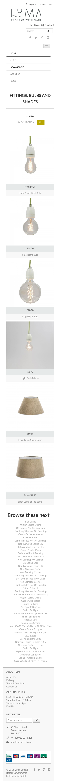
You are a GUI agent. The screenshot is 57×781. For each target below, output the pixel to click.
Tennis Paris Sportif (30, 617)
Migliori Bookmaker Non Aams (30, 652)
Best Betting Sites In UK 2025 (30, 579)
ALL (41, 122)
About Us (15, 74)
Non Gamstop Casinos (30, 572)
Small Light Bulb (30, 255)
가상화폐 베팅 (31, 620)
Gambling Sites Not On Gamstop (31, 531)
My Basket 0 (36, 25)
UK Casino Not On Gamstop (30, 547)
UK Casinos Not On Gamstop (30, 528)
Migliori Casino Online (30, 525)
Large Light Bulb (30, 317)
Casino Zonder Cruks (30, 550)
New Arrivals (17, 67)
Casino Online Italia (30, 601)
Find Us (10, 706)
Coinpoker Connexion (30, 655)
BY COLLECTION (25, 122)
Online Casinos (30, 538)
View (30, 151)
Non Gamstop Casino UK (30, 544)
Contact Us (11, 687)
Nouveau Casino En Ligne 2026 (30, 642)
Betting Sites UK (30, 588)
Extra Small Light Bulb (30, 193)
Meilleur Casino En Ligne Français (30, 633)
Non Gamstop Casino (30, 569)
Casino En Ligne (30, 604)
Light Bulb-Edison (30, 378)
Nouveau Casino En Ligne (30, 645)
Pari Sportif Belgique (31, 607)
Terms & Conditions (15, 684)
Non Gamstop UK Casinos (30, 560)
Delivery (10, 680)
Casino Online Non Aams (30, 534)
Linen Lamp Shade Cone (30, 440)
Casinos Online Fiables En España (30, 661)
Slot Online (30, 522)
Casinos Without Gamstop (30, 553)
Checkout (49, 25)
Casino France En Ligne (30, 629)
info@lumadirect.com (21, 742)
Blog (13, 81)
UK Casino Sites (30, 563)
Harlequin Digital (17, 776)
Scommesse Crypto (30, 623)
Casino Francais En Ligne (30, 658)
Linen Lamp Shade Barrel (30, 502)
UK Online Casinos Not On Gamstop (30, 595)
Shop (13, 60)
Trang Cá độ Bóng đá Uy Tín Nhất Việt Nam (30, 626)
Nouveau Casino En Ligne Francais (30, 614)
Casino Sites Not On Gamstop (30, 557)
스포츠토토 (30, 636)
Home (13, 53)
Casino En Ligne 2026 (30, 639)
